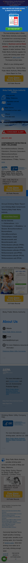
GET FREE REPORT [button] (14, 29)
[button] (26, 8)
